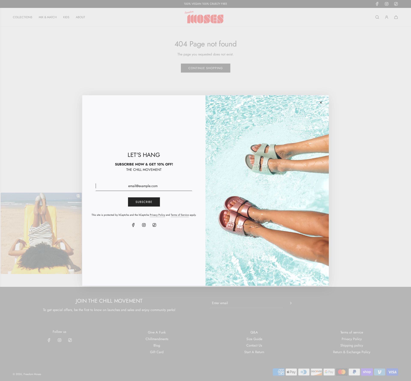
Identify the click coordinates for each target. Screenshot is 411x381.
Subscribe (144, 202)
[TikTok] (154, 225)
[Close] (321, 102)
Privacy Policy (157, 215)
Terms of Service (180, 215)
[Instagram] (144, 225)
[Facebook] (133, 225)
